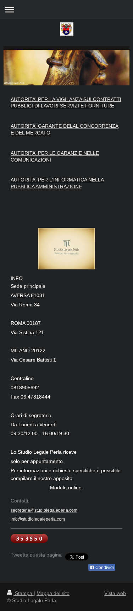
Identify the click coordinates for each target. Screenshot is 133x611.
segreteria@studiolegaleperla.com (44, 510)
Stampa (23, 593)
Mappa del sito (53, 593)
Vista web (115, 593)
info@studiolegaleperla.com (38, 519)
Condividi (104, 567)
